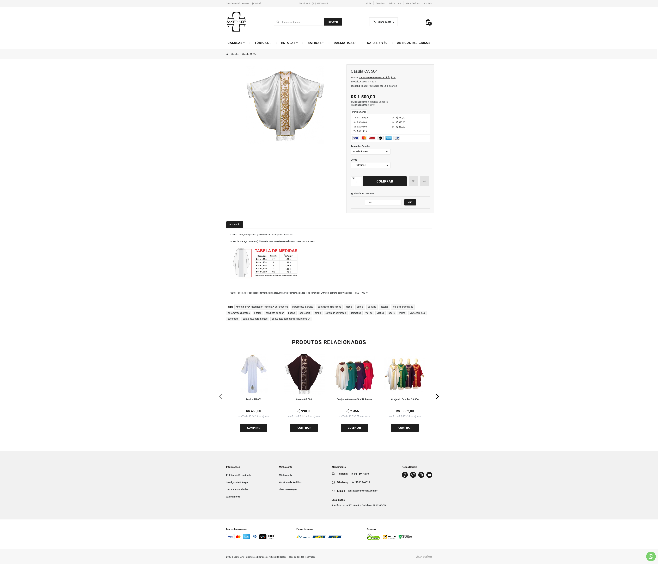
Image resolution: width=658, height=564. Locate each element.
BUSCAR (333, 21)
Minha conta (395, 3)
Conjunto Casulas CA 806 (405, 399)
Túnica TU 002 (253, 399)
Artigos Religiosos (413, 43)
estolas (384, 306)
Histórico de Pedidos (290, 482)
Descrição (234, 224)
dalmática (355, 313)
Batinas (315, 43)
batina (291, 313)
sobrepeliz (305, 313)
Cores (354, 159)
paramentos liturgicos (329, 306)
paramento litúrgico (302, 306)
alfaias (257, 313)
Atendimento (233, 496)
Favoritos (380, 3)
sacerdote (233, 318)
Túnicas (262, 43)
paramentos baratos (239, 313)
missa (402, 313)
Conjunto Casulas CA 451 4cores (354, 399)
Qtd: (354, 178)
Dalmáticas (344, 43)
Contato (428, 3)
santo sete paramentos (255, 318)
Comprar (384, 181)
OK (410, 202)
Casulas (235, 43)
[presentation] (220, 396)
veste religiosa (417, 313)
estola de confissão (335, 313)
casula (348, 306)
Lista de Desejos (288, 489)
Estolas (288, 43)
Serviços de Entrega (237, 482)
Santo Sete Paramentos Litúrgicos (377, 77)
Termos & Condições (237, 489)
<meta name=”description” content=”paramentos (262, 306)
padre (391, 313)
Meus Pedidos (413, 3)
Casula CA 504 (249, 54)
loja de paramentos (403, 306)
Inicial (368, 3)
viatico (369, 313)
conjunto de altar (275, 313)
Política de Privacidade (238, 475)
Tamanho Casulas (360, 146)
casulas (372, 306)
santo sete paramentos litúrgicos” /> (291, 318)
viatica (380, 313)
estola (360, 306)
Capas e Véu (377, 43)
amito (318, 313)
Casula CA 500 (304, 399)
